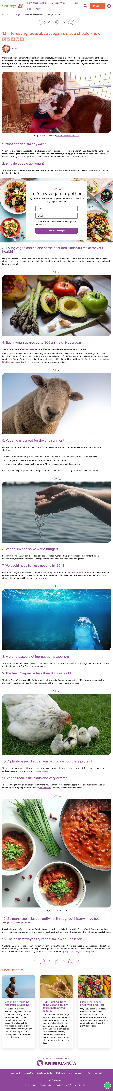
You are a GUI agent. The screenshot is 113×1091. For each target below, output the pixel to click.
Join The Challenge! (56, 231)
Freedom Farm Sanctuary (68, 135)
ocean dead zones (75, 572)
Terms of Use (44, 224)
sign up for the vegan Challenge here (79, 951)
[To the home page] (12, 6)
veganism (58, 170)
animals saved (29, 349)
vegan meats (45, 787)
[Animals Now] (56, 1063)
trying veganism (35, 362)
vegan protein (42, 771)
